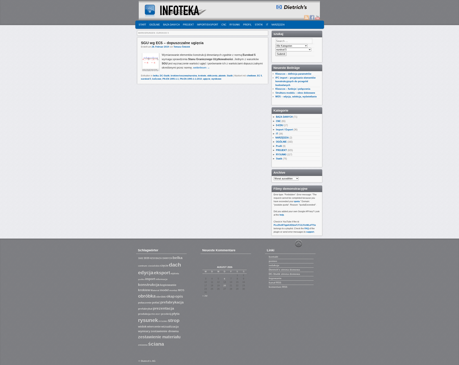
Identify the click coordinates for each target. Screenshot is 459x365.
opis (179, 296)
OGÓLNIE (154, 24)
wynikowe (216, 79)
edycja (145, 272)
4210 (152, 258)
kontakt (273, 256)
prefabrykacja (172, 302)
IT (267, 24)
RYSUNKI (235, 24)
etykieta (175, 273)
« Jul (204, 296)
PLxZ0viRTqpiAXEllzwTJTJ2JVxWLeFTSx (295, 225)
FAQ (306, 228)
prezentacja (163, 308)
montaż (173, 290)
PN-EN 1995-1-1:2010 (191, 79)
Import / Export (284, 129)
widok (142, 326)
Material (155, 290)
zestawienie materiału (159, 337)
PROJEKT (188, 24)
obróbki (161, 296)
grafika (141, 279)
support (310, 232)
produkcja (144, 313)
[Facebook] (312, 17)
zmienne (143, 345)
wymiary (144, 331)
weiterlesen (201, 67)
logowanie (275, 278)
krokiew (144, 290)
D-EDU (279, 125)
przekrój (166, 313)
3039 (146, 258)
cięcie (164, 265)
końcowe (156, 79)
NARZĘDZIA (278, 24)
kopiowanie (168, 285)
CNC (223, 24)
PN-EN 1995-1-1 (170, 79)
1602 (140, 258)
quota (297, 201)
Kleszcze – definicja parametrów (293, 73)
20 (224, 285)
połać (156, 302)
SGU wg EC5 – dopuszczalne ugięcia (172, 43)
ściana (156, 344)
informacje (161, 279)
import (150, 279)
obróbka (147, 296)
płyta (175, 313)
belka (156, 75)
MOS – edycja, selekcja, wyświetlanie (296, 96)
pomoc (273, 261)
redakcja (274, 265)
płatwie (222, 75)
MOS (181, 290)
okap (170, 296)
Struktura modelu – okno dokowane (295, 92)
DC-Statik (165, 75)
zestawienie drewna (165, 331)
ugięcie (206, 79)
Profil (247, 24)
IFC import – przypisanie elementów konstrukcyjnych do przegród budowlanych (295, 81)
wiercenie (154, 326)
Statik (259, 24)
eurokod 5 (146, 79)
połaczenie (145, 302)
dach (175, 265)
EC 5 (259, 75)
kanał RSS (275, 282)
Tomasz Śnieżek (182, 47)
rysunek (148, 320)
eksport (162, 272)
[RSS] (306, 17)
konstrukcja (149, 284)
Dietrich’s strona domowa (284, 269)
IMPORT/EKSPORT (207, 24)
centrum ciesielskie (149, 266)
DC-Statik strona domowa (284, 273)
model (164, 290)
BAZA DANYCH (171, 24)
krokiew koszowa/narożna (184, 75)
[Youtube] (317, 17)
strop (173, 320)
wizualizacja (170, 326)
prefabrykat (145, 308)
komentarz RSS (278, 286)
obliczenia (212, 75)
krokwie (202, 75)
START (142, 24)
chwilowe (251, 75)
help (282, 215)
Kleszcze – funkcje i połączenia (292, 89)
